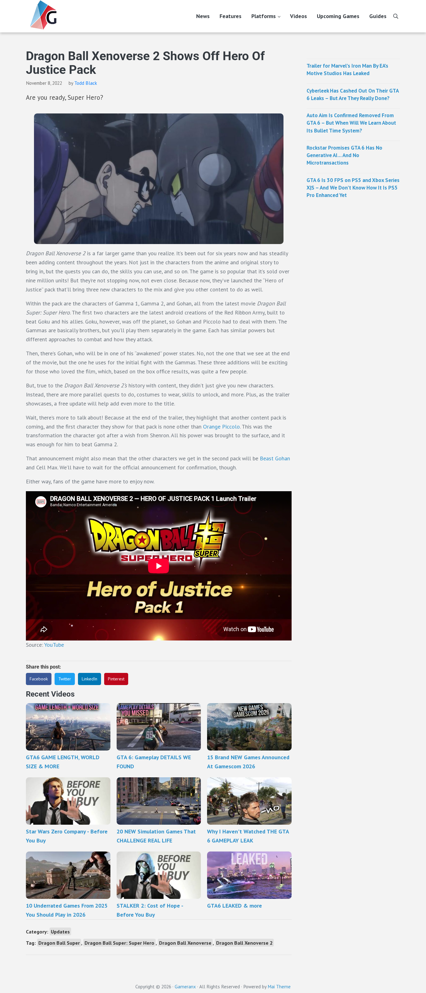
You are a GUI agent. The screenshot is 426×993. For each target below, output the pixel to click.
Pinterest (116, 679)
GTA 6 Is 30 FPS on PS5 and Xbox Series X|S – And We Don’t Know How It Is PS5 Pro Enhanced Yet (353, 188)
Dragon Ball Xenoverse (185, 942)
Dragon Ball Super (59, 942)
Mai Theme (279, 986)
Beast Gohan (275, 458)
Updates (60, 931)
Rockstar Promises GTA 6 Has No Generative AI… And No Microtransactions (344, 155)
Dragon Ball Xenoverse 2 (244, 942)
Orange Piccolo (221, 426)
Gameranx (185, 986)
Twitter (64, 679)
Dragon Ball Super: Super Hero (119, 942)
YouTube (54, 644)
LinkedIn (89, 679)
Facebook (39, 679)
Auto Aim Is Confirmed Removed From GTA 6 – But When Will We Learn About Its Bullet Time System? (351, 123)
